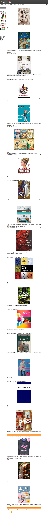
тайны (25, 153)
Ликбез (8, 30)
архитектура (11, 52)
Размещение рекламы (3, 28)
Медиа (8, 4)
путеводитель (16, 458)
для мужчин (13, 458)
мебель (22, 226)
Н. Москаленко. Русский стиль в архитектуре (15, 30)
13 (35, 509)
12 (33, 509)
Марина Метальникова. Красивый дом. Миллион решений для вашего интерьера (21, 204)
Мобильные (19, 4)
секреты (24, 153)
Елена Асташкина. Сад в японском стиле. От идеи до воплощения (18, 285)
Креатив (11, 4)
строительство (11, 226)
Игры (5, 4)
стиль (14, 52)
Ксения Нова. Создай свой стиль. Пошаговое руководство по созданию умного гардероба (22, 79)
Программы (2, 4)
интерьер (14, 226)
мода (16, 226)
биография (19, 153)
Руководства (8, 79)
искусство (16, 153)
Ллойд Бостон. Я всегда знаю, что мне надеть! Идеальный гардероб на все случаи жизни (20, 257)
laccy (8, 154)
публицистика (33, 153)
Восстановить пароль (2, 9)
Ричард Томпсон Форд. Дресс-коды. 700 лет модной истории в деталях (18, 180)
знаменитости (30, 153)
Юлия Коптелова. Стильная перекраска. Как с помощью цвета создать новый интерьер (21, 333)
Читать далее (8, 27)
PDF (8, 125)
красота (13, 125)
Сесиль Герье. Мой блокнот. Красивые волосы (16, 103)
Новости (23, 4)
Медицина (8, 103)
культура (9, 52)
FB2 (26, 153)
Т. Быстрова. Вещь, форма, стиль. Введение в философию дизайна (18, 381)
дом (9, 226)
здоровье (10, 125)
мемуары (36, 153)
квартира (21, 226)
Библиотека (14, 4)
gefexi (8, 53)
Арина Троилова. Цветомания (14, 309)
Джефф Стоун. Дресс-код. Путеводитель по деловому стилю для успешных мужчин (20, 436)
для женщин (21, 153)
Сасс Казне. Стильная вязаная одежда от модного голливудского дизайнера (20, 357)
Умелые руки (8, 204)
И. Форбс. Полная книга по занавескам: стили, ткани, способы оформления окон (20, 408)
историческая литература (10, 153)
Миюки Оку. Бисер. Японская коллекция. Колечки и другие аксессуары (19, 484)
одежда (11, 458)
